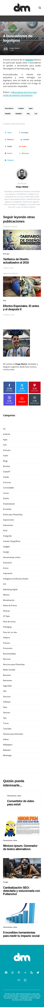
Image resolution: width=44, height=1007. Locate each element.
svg (35, 113)
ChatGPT (6, 471)
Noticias (6, 611)
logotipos (19, 113)
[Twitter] (37, 972)
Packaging (7, 627)
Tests (5, 707)
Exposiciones (8, 520)
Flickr (5, 530)
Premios (6, 643)
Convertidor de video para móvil (20, 802)
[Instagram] (12, 972)
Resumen (7, 675)
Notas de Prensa (10, 605)
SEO (4, 691)
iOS (4, 584)
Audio (5, 455)
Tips (4, 718)
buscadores (9, 108)
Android (6, 434)
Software (7, 702)
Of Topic (6, 616)
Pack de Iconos (9, 621)
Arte (4, 301)
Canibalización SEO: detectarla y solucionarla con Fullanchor (21, 891)
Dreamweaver (9, 504)
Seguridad (7, 686)
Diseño (6, 498)
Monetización (8, 600)
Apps (5, 439)
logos (31, 108)
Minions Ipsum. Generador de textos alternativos (20, 847)
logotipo (8, 113)
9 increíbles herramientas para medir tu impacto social (21, 934)
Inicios (5, 568)
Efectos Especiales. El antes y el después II (21, 307)
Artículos (6, 254)
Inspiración (7, 573)
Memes (6, 594)
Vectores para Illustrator (13, 734)
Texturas (6, 712)
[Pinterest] (18, 972)
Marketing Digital (10, 589)
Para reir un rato (10, 632)
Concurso (7, 482)
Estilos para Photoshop (12, 514)
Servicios (7, 696)
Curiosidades (8, 487)
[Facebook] (6, 972)
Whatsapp (7, 755)
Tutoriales (7, 728)
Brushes (6, 466)
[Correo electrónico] (18, 980)
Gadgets (6, 546)
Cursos (6, 493)
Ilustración (7, 562)
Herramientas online (11, 30)
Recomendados (9, 653)
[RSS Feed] (31, 972)
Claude (6, 477)
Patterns (6, 637)
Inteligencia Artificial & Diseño (15, 578)
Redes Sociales (9, 669)
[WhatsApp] (25, 980)
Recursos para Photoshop (14, 664)
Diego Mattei (14, 48)
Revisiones (7, 680)
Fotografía (7, 536)
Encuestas (7, 509)
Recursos (7, 659)
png (28, 113)
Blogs (5, 461)
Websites (7, 750)
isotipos (21, 108)
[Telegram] (25, 972)
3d (4, 429)
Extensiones (8, 525)
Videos (6, 739)
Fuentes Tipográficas (11, 541)
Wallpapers (7, 744)
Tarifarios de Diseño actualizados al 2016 (16, 260)
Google (6, 552)
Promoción (7, 648)
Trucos (6, 723)
